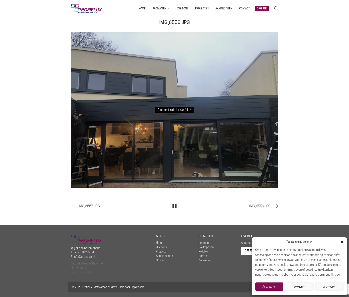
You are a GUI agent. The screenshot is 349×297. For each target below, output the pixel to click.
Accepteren (269, 286)
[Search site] (276, 8)
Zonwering (204, 260)
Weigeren (299, 286)
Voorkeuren (329, 286)
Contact (161, 260)
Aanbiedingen (164, 256)
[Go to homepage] (86, 8)
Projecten (162, 251)
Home (159, 243)
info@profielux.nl (84, 256)
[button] (342, 242)
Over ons (161, 247)
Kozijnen (203, 243)
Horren (202, 256)
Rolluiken (203, 251)
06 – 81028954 (83, 252)
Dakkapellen (206, 247)
